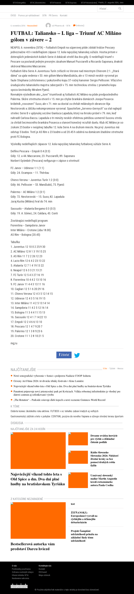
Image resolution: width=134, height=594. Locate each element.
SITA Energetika (19, 2)
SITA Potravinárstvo (89, 2)
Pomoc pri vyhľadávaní (28, 15)
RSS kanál (43, 572)
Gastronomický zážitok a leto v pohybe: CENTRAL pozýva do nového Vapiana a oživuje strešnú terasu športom (67, 416)
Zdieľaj (20, 8)
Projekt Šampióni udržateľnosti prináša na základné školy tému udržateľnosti (84, 535)
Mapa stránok (44, 575)
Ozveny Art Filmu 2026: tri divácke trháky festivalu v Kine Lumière (49, 381)
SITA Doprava (70, 2)
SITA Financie (55, 2)
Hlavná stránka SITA (20, 575)
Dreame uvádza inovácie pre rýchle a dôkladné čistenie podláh (104, 439)
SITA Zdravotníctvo (38, 2)
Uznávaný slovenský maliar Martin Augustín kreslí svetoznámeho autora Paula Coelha (104, 480)
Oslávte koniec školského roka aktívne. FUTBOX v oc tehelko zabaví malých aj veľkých (54, 411)
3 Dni (105, 368)
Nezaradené (32, 25)
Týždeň (112, 368)
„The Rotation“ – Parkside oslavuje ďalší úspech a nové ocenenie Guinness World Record (59, 399)
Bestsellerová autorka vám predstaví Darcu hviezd (33, 546)
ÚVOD (13, 15)
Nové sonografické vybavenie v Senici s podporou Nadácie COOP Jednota (52, 375)
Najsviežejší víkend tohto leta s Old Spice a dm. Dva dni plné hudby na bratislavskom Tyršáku (62, 386)
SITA (44, 15)
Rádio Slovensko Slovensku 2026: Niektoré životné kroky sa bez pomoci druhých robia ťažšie (104, 458)
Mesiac (120, 368)
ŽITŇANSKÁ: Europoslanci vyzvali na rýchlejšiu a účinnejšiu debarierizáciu (84, 517)
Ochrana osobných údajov (23, 572)
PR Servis (53, 15)
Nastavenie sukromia (20, 578)
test (73, 504)
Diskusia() (79, 25)
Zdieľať (64, 354)
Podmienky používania (21, 569)
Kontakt (63, 15)
